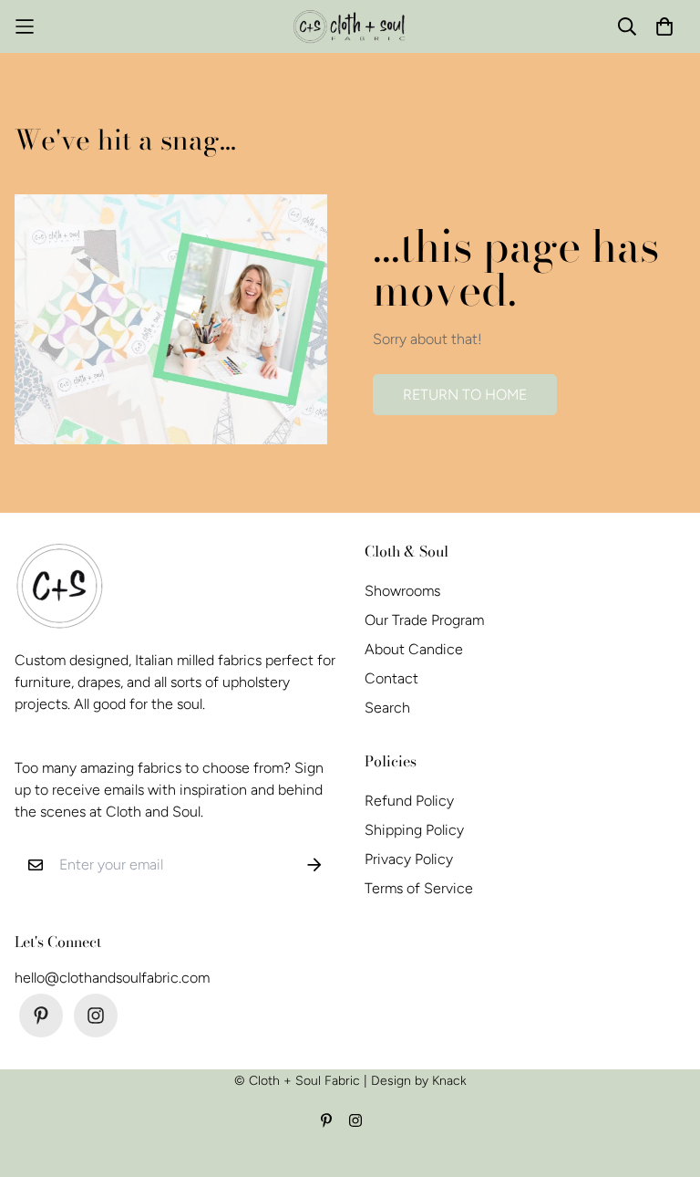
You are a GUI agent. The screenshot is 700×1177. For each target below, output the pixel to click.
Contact (391, 678)
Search (387, 707)
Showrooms (402, 590)
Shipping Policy (414, 829)
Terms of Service (419, 888)
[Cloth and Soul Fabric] (350, 26)
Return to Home (465, 394)
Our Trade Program (424, 620)
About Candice (414, 649)
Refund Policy (409, 800)
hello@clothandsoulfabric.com (112, 977)
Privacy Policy (409, 859)
